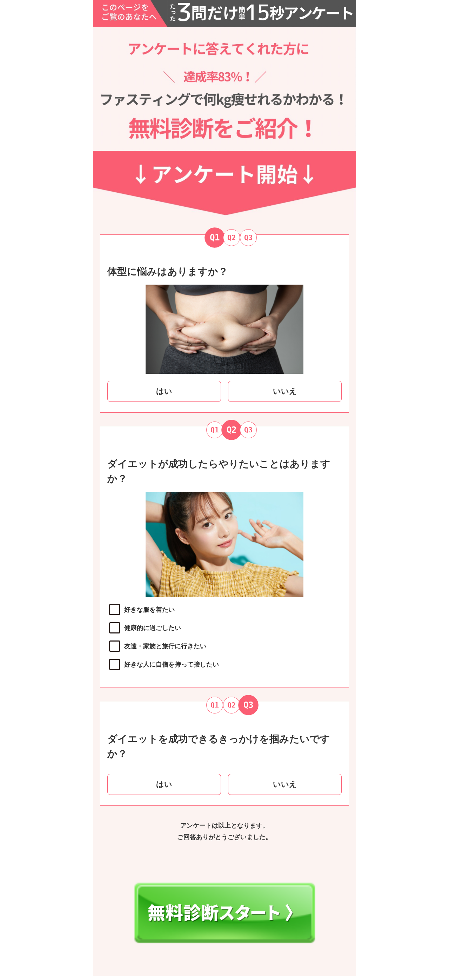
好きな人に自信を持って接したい (171, 664)
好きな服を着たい (149, 609)
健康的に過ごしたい (152, 627)
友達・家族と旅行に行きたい (165, 646)
